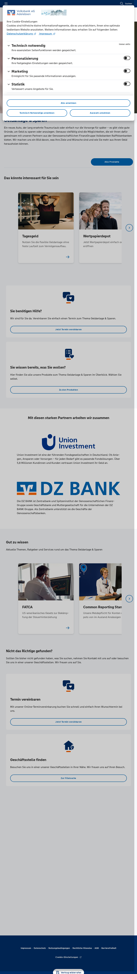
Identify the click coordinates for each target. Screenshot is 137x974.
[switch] (127, 58)
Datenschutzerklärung (20, 33)
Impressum (46, 33)
